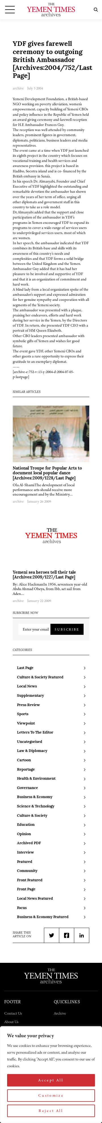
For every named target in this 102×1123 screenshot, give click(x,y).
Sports (22, 714)
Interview (25, 852)
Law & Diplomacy (32, 751)
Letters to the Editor (35, 732)
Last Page (25, 668)
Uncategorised (29, 742)
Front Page (26, 889)
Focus (22, 908)
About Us (11, 1022)
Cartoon (24, 760)
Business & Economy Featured (43, 917)
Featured (24, 862)
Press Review (28, 705)
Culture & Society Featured (40, 677)
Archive (60, 1013)
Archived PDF (29, 843)
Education (26, 825)
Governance (27, 788)
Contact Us (13, 1013)
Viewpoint (26, 723)
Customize (51, 1095)
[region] (51, 1074)
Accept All (51, 1080)
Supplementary (30, 696)
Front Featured (29, 880)
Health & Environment (36, 779)
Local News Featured (35, 899)
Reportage (26, 769)
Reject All (51, 1110)
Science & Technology (35, 806)
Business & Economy (34, 797)
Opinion (24, 834)
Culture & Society (32, 816)
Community (27, 871)
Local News (27, 686)
